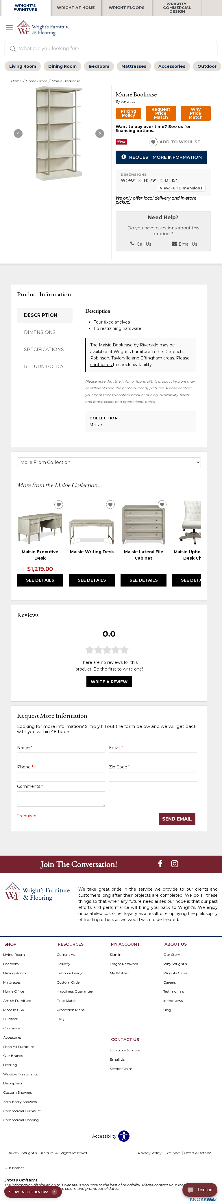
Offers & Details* (197, 1153)
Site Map (173, 1153)
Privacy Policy (150, 1153)
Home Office (36, 81)
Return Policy (44, 366)
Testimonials (173, 991)
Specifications (44, 349)
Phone (25, 767)
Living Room (22, 66)
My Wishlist (119, 973)
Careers (169, 982)
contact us (101, 364)
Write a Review (109, 681)
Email (116, 747)
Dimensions (40, 332)
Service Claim (121, 1068)
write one (132, 669)
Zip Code (119, 767)
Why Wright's (175, 964)
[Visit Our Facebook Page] (161, 863)
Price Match (67, 1000)
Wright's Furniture (25, 8)
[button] (9, 28)
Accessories (171, 66)
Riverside (128, 101)
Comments (30, 786)
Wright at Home (76, 8)
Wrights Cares (175, 973)
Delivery (63, 964)
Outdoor (207, 66)
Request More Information (165, 157)
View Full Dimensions (181, 188)
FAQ (60, 1019)
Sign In (115, 954)
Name (24, 747)
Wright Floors (127, 8)
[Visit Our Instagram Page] (174, 863)
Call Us (143, 244)
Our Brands (15, 1168)
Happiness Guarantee (74, 991)
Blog (167, 1010)
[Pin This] (121, 143)
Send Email (177, 819)
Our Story (171, 954)
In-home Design (70, 973)
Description (41, 315)
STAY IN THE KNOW (32, 1191)
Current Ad (66, 954)
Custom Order (69, 982)
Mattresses (133, 66)
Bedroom (99, 66)
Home (16, 81)
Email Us (187, 244)
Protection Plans (70, 1010)
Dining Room (62, 66)
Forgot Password (124, 964)
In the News (173, 1000)
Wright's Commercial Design (177, 7)
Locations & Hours (125, 1050)
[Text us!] (200, 1190)
